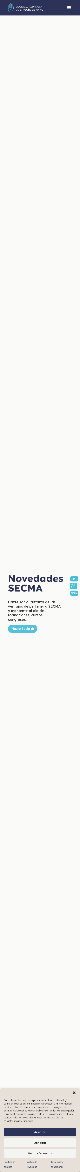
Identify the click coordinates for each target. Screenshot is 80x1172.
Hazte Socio (20, 629)
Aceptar (40, 1132)
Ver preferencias (40, 1153)
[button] (74, 1093)
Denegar (40, 1143)
